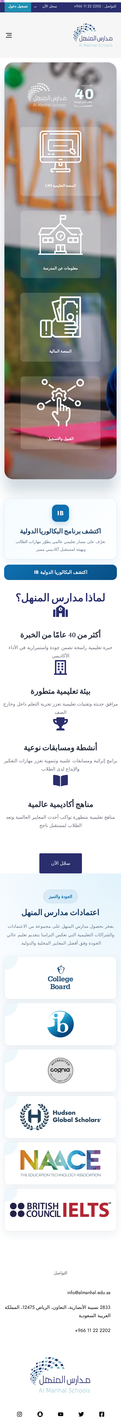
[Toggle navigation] (24, 35)
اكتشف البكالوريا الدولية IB (60, 572)
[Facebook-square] (101, 1414)
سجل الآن (49, 6)
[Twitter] (81, 1414)
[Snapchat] (40, 1414)
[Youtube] (60, 1414)
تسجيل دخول (18, 6)
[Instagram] (19, 1414)
